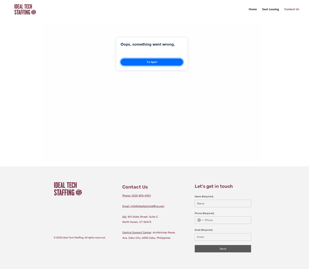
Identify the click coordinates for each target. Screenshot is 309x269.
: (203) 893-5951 (136, 195)
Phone (204, 213)
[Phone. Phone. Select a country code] (200, 220)
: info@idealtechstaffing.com (143, 206)
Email (203, 229)
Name (204, 196)
